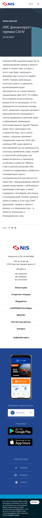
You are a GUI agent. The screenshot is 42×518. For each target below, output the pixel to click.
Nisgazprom (21, 301)
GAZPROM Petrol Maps (21, 308)
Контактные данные (21, 322)
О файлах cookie (13, 515)
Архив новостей (10, 21)
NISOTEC (21, 315)
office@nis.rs (21, 269)
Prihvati (34, 502)
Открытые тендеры (21, 294)
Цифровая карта (21, 337)
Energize (21, 329)
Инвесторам (21, 287)
